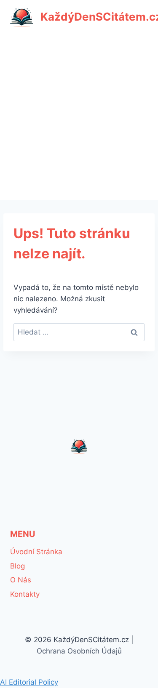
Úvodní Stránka (36, 551)
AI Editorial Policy (29, 682)
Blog (17, 566)
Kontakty (25, 594)
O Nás (20, 580)
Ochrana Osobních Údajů (79, 651)
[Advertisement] (79, 117)
